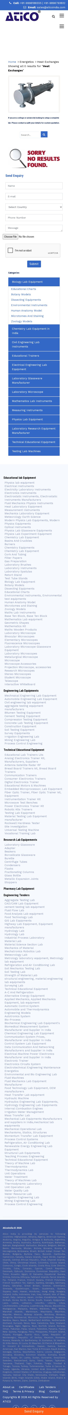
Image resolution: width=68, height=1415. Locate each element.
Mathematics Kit (15, 626)
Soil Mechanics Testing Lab (22, 968)
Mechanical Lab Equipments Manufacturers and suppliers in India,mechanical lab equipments (33, 1122)
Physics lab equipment (19, 482)
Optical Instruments (18, 527)
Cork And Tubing (15, 554)
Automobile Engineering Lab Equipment (31, 699)
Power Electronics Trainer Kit (24, 806)
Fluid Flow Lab (14, 910)
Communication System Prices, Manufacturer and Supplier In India (28, 1038)
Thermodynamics (16, 1166)
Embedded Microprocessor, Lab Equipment (33, 789)
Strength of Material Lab (21, 975)
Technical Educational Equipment (33, 442)
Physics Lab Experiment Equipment (28, 534)
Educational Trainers (25, 355)
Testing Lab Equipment (20, 813)
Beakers (10, 851)
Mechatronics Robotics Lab (23, 951)
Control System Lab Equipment (25, 1043)
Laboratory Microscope (27, 391)
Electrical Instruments (19, 486)
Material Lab (13, 941)
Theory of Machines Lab (21, 1180)
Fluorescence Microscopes (22, 643)
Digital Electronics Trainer (22, 782)
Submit (34, 264)
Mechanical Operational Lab (23, 1129)
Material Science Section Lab (24, 944)
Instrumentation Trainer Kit (23, 799)
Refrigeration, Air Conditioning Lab (27, 1142)
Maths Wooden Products (21, 629)
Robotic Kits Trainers (18, 809)
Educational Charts (23, 289)
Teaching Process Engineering (24, 1156)
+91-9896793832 (54, 3)
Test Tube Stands (16, 578)
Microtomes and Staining (21, 605)
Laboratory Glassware (20, 844)
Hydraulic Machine (17, 1098)
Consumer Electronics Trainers (25, 778)
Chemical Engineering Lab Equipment (29, 1033)
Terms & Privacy (23, 1391)
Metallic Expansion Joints (21, 879)
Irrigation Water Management (24, 1112)
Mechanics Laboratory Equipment (27, 513)
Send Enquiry (34, 1411)
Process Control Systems (21, 1139)
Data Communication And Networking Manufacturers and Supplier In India (29, 1048)
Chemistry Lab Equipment (22, 537)
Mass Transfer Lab (17, 1115)
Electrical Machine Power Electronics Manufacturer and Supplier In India (29, 1055)
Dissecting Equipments (26, 299)
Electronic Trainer (16, 1060)
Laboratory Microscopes (21, 653)
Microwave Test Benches (21, 802)
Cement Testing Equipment (22, 716)
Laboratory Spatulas (18, 571)
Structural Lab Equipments (22, 1153)
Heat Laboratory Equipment (23, 506)
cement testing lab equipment (25, 907)
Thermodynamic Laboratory (23, 1183)
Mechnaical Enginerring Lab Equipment (30, 695)
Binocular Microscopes (19, 636)
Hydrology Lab (14, 930)
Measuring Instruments (27, 410)
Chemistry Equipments (19, 547)
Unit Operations (15, 1173)
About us (8, 1387)
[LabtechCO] (23, 15)
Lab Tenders (47, 1387)
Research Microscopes (20, 670)
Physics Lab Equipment (27, 419)
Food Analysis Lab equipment (24, 913)
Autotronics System (17, 1016)
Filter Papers (13, 557)
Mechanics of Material (19, 948)
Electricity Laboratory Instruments (28, 489)
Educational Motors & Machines (25, 785)
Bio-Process (12, 1019)
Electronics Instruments (20, 493)
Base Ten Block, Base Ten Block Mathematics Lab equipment (26, 617)
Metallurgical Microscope (21, 657)
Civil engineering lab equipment (25, 702)
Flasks (9, 868)
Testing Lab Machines (26, 451)
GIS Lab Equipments (18, 920)
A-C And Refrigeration (19, 992)
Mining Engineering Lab (20, 740)
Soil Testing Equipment (19, 729)
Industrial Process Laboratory (24, 937)
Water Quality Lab (16, 1190)
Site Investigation (16, 826)
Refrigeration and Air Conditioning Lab (30, 965)
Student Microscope (18, 677)
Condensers (12, 865)
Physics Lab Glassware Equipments (28, 530)
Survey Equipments (17, 733)
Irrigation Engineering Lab (22, 736)
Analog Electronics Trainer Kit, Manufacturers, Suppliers (25, 760)
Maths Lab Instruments (20, 612)
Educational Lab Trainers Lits (24, 754)
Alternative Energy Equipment (25, 995)
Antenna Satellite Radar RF (23, 765)
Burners (10, 544)
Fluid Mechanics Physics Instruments (29, 503)
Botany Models (21, 294)
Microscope (12, 660)
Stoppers (11, 882)
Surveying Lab (14, 985)
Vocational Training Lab (20, 833)
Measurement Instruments (22, 510)
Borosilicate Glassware (20, 855)
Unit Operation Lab (17, 1187)
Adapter (10, 848)
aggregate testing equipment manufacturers (24, 707)
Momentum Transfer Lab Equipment (29, 1136)
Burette (9, 858)
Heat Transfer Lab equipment (24, 1094)
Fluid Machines (14, 1077)
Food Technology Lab (19, 917)
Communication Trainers (21, 775)
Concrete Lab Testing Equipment (26, 723)
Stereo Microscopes (18, 674)
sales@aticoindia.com (51, 7)
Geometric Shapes (17, 622)
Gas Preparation (15, 561)
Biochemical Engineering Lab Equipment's (32, 1023)
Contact (55, 1391)
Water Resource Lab (18, 1194)
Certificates (26, 1387)
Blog (42, 1391)
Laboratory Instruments (21, 568)
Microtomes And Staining (27, 316)
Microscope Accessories (20, 663)
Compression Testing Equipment (26, 719)
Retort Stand (13, 575)
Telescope (11, 681)
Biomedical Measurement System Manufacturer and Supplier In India (28, 1028)
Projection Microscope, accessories (28, 667)
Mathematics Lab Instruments (32, 401)
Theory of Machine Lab (20, 1163)
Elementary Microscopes (22, 639)
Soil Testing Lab (15, 971)
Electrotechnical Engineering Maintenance (32, 1067)
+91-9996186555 (31, 3)
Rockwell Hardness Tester (22, 823)
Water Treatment (16, 1177)
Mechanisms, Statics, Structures (26, 1132)
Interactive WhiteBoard (20, 684)
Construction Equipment (20, 726)
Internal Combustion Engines (24, 1108)
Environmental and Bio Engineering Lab (31, 1074)
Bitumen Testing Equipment (23, 712)
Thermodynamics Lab (19, 1170)
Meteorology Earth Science (23, 516)
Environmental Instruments (29, 305)
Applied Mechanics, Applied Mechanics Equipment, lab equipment (30, 1001)
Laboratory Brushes (18, 564)
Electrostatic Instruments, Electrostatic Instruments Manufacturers (31, 498)
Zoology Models (21, 321)
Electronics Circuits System (23, 1064)
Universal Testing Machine (22, 830)
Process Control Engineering (23, 743)
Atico (7, 1401)
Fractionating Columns (19, 872)
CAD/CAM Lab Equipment (21, 903)
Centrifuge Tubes (16, 861)
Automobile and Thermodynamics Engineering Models (27, 1011)
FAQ (5, 1391)
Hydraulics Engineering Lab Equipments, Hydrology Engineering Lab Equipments (31, 1103)
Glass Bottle (13, 875)
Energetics (12, 1071)
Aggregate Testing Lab (20, 900)
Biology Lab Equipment (27, 281)
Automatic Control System (22, 1006)
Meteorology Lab (16, 954)
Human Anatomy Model (26, 310)
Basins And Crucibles (18, 540)
